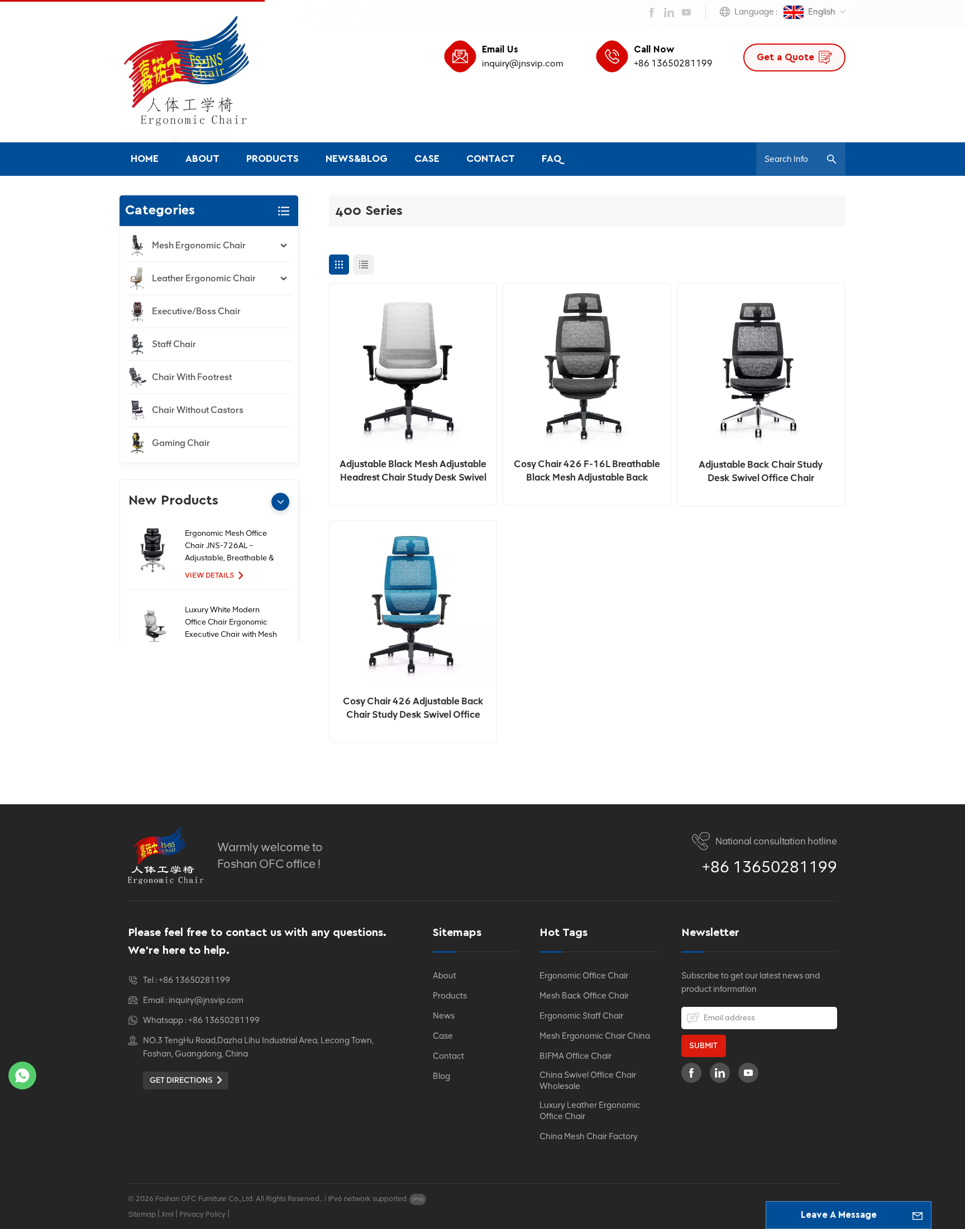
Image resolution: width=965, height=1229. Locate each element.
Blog (441, 1076)
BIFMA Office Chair (575, 1056)
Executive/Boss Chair (196, 311)
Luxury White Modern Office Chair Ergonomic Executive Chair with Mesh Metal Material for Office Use (231, 623)
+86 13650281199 (673, 63)
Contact (490, 159)
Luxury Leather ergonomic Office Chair (589, 1110)
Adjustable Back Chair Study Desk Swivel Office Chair (761, 471)
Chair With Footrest (192, 377)
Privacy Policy (202, 1214)
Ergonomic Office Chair (583, 976)
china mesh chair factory (588, 1136)
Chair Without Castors (197, 410)
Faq (552, 159)
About (202, 159)
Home (145, 159)
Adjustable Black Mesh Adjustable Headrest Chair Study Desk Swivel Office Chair (413, 471)
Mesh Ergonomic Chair (199, 245)
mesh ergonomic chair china (594, 1036)
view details (209, 575)
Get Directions (181, 1080)
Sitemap (142, 1214)
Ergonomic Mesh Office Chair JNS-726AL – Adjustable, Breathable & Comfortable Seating (229, 546)
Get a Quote (785, 57)
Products (272, 159)
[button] (280, 502)
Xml (167, 1214)
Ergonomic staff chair (581, 1016)
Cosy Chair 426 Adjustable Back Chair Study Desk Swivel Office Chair (413, 708)
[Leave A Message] (917, 1215)
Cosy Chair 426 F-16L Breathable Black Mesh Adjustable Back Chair (587, 471)
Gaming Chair (181, 443)
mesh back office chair (584, 996)
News (444, 1016)
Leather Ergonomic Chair (204, 278)
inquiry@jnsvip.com (522, 63)
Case (426, 159)
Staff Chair (174, 344)
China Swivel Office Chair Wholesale (587, 1080)
